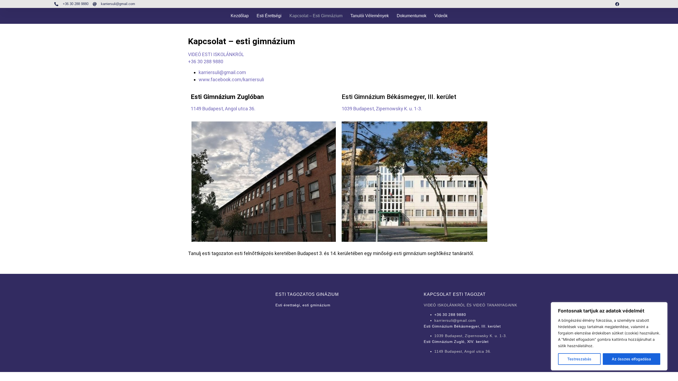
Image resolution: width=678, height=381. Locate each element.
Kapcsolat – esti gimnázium (315, 15)
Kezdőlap (240, 15)
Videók (441, 15)
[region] (609, 336)
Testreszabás (579, 359)
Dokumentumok (411, 15)
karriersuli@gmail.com (222, 72)
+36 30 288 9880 (205, 61)
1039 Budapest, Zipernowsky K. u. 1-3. (382, 108)
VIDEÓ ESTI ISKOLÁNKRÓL (216, 54)
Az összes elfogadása (631, 359)
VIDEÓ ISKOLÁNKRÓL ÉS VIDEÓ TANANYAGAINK (470, 305)
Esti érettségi (269, 15)
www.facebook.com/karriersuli (231, 79)
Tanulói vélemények (369, 15)
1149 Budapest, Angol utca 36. (223, 108)
